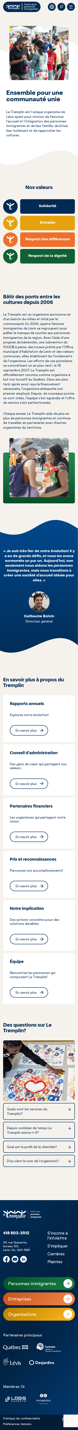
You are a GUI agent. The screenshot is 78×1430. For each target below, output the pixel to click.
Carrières (56, 1253)
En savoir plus (26, 730)
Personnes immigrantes (32, 1283)
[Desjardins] (41, 1361)
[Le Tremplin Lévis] (22, 1214)
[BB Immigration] (43, 1399)
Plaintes (54, 1261)
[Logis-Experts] (15, 1399)
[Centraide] (48, 1347)
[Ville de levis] (12, 1362)
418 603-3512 (16, 1233)
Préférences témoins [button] (17, 1424)
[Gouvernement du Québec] (15, 1347)
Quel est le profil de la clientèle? (32, 1147)
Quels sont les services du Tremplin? (27, 1111)
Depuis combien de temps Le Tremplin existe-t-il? (29, 1130)
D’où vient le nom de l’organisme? (33, 1161)
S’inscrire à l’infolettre (57, 1236)
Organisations (22, 1314)
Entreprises (19, 1299)
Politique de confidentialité (21, 1418)
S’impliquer (57, 1245)
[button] (61, 7)
